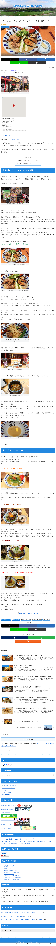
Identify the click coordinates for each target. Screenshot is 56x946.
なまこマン (40, 919)
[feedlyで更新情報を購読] (41, 637)
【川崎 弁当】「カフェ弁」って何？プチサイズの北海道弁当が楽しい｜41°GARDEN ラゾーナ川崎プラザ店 (28, 891)
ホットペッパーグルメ (8, 788)
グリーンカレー (47, 619)
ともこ (39, 912)
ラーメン (9, 139)
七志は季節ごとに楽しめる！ (25, 163)
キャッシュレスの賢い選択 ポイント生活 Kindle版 (16, 843)
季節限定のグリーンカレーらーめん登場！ (28, 160)
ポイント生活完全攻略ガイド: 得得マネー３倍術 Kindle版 (18, 839)
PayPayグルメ (6, 794)
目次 (26, 157)
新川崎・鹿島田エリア (7, 619)
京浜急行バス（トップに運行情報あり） (12, 879)
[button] (37, 62)
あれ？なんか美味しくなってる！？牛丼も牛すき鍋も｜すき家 (18, 912)
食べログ (4, 790)
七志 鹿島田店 (6, 135)
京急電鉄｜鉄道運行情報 (9, 874)
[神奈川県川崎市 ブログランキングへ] (5, 855)
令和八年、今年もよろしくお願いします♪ (12, 916)
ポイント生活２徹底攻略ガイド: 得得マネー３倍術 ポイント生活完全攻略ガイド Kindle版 (26, 841)
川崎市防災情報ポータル (9, 865)
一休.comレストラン (8, 792)
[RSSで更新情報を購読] (28, 641)
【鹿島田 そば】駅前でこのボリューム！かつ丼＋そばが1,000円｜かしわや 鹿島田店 (24, 901)
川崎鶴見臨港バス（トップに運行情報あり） (13, 877)
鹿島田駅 (13, 139)
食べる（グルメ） (16, 619)
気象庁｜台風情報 (7, 868)
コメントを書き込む (28, 739)
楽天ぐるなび (12, 785)
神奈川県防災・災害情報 (9, 866)
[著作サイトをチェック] (14, 637)
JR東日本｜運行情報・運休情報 (10, 870)
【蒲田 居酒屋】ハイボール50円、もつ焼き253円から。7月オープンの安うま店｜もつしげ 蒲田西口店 (27, 896)
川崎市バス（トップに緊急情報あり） (12, 875)
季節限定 (34, 619)
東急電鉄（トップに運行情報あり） (11, 872)
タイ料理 (29, 619)
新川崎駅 (17, 139)
